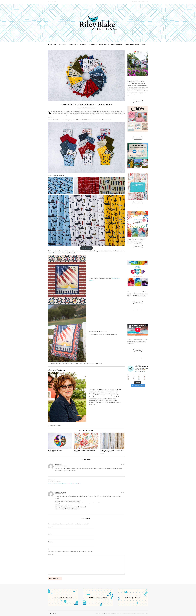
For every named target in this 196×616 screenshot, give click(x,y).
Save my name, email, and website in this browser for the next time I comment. (71, 551)
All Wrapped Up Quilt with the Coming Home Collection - (64, 483)
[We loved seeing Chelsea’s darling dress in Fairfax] (128, 374)
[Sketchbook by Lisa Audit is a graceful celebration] (144, 379)
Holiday (62, 44)
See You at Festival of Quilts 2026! (84, 450)
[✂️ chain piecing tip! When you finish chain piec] (133, 374)
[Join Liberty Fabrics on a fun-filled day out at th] (128, 376)
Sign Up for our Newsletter (139, 2)
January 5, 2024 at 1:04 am (61, 465)
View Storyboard (86, 248)
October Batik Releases (55, 450)
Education (72, 44)
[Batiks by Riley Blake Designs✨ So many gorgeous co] (133, 376)
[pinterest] (55, 2)
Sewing (82, 44)
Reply (123, 464)
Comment (51, 554)
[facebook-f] (48, 2)
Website (50, 542)
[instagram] (52, 2)
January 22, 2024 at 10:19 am (54, 481)
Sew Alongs (103, 44)
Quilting (92, 44)
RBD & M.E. (53, 44)
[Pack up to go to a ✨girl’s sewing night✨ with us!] (144, 374)
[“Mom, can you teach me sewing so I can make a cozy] (133, 379)
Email (50, 534)
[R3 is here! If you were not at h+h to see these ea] (139, 376)
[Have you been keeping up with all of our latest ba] (139, 379)
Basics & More (116, 44)
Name (50, 527)
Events (144, 44)
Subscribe (138, 350)
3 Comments (92, 107)
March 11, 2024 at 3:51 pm (60, 493)
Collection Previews (132, 44)
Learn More (137, 101)
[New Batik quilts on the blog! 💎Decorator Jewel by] (139, 374)
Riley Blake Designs (55, 425)
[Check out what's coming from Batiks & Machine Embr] (144, 376)
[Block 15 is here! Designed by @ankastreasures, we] (128, 379)
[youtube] (50, 2)
